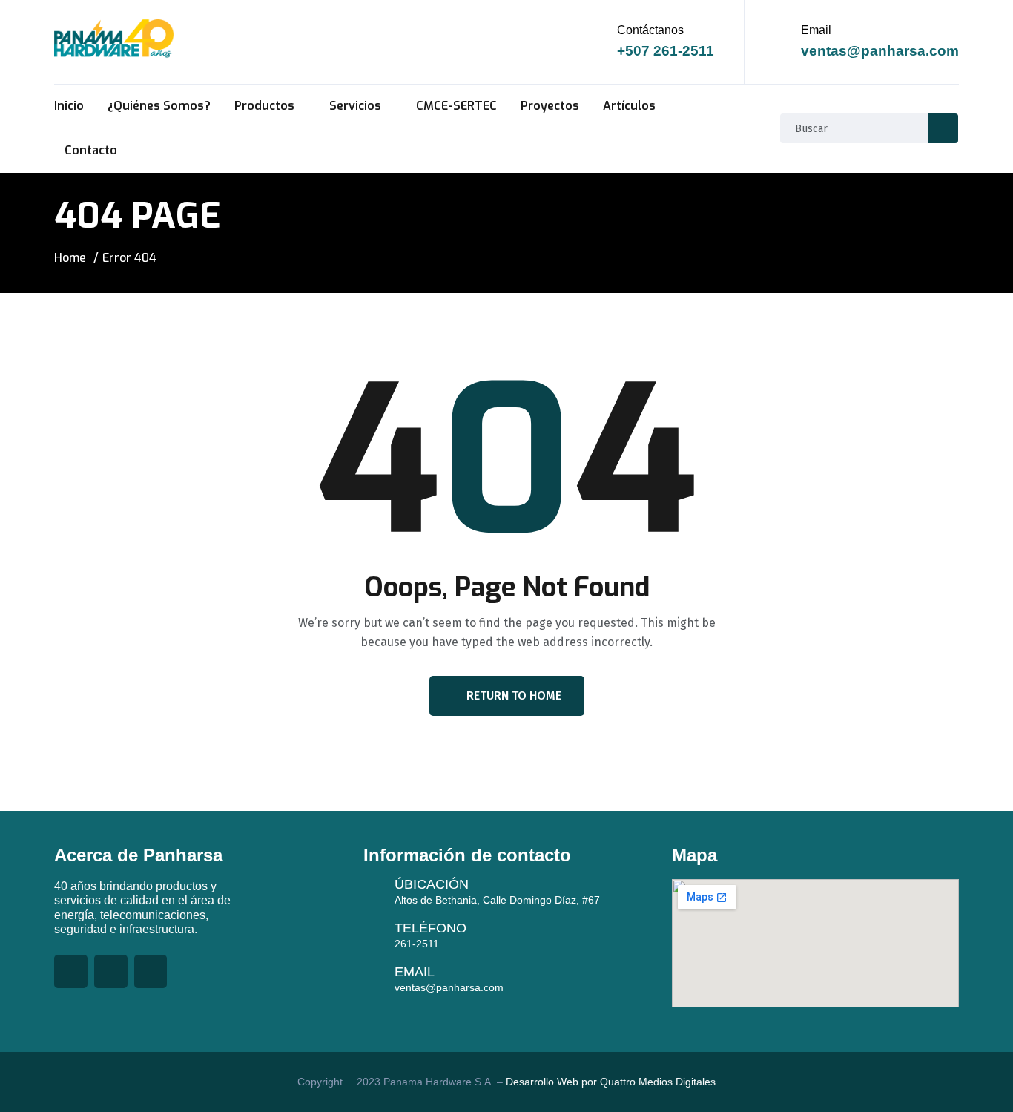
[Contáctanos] (600, 42)
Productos (264, 105)
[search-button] (943, 128)
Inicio (69, 105)
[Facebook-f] (71, 971)
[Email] (784, 42)
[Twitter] (111, 971)
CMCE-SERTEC (456, 105)
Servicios (355, 105)
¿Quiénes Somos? (159, 105)
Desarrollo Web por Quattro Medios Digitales (609, 1082)
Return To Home (513, 695)
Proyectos (550, 105)
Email (816, 30)
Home (70, 258)
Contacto (91, 150)
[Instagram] (151, 971)
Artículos (629, 105)
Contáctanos (650, 30)
